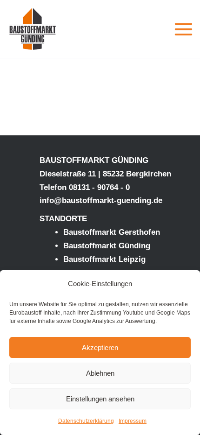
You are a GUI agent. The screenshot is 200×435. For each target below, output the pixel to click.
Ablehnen (100, 373)
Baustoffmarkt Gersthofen (111, 232)
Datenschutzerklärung (86, 421)
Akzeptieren (100, 347)
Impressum (133, 421)
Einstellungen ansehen (100, 399)
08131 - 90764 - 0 (99, 187)
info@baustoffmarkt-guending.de (101, 200)
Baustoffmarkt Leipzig (104, 259)
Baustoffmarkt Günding (106, 245)
